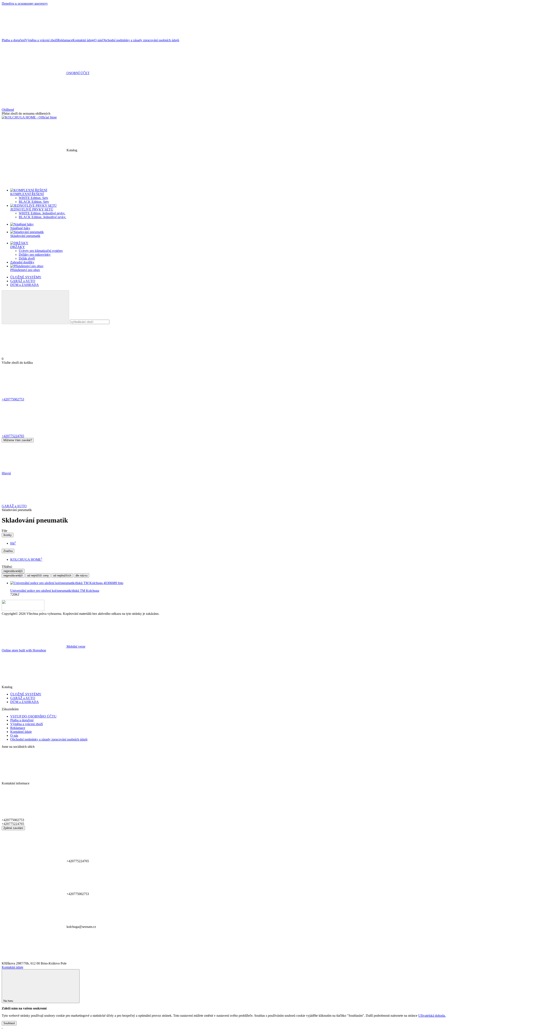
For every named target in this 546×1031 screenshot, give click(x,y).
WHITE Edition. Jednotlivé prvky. (42, 213)
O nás (98, 40)
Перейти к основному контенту (25, 3)
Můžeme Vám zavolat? (17, 440)
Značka (8, 551)
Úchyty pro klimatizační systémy (41, 251)
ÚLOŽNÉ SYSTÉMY (25, 277)
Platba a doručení (13, 40)
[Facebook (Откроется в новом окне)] (34, 36)
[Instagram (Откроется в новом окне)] (98, 36)
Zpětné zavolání (13, 828)
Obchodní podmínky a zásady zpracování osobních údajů (140, 40)
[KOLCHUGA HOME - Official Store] (23, 610)
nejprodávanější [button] (13, 575)
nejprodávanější (13, 571)
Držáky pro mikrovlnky (35, 254)
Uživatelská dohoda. (432, 1015)
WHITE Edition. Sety (33, 198)
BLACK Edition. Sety (34, 202)
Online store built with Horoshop (24, 650)
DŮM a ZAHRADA (24, 285)
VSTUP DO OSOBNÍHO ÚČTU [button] (33, 716)
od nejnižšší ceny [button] (38, 575)
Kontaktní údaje (83, 40)
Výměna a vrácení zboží (41, 40)
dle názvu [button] (81, 575)
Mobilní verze (75, 646)
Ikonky (7, 535)
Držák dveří (27, 258)
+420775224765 (13, 436)
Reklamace (65, 40)
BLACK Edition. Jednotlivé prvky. (42, 217)
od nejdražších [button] (62, 575)
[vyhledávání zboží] (35, 307)
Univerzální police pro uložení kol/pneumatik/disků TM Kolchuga (54, 590)
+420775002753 (13, 399)
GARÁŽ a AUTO (22, 281)
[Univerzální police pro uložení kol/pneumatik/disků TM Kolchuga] (277, 583)
